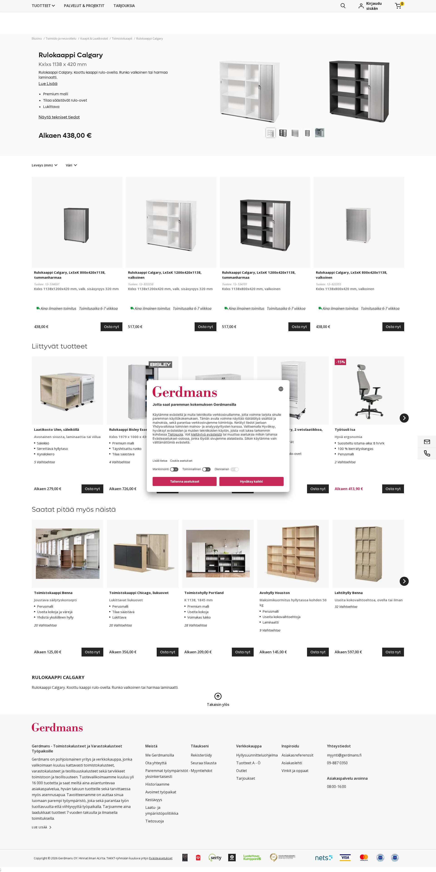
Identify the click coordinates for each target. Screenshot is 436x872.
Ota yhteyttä (155, 762)
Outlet (241, 770)
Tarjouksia (124, 5)
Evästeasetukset (160, 858)
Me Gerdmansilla (159, 755)
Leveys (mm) (42, 165)
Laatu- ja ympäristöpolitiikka (161, 810)
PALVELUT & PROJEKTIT (84, 5)
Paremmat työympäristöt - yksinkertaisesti (167, 773)
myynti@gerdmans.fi (344, 755)
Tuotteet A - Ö (248, 762)
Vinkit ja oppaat (295, 770)
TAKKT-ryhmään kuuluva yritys (128, 858)
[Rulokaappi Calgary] (270, 132)
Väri (69, 165)
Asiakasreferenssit (297, 755)
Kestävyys (153, 799)
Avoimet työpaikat (160, 791)
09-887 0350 (337, 762)
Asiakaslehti (292, 762)
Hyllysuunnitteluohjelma (257, 755)
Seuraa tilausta (203, 762)
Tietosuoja (154, 821)
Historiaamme (157, 784)
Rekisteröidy (201, 755)
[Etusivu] (57, 731)
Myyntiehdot (201, 770)
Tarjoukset (245, 778)
